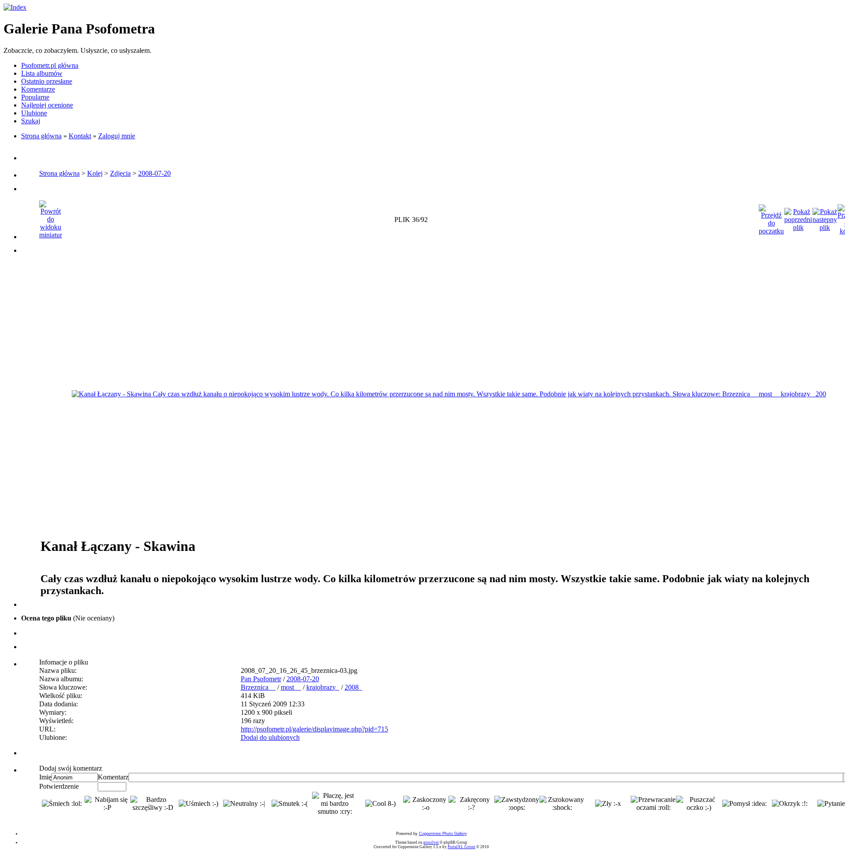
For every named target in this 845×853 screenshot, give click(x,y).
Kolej (95, 173)
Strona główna (41, 136)
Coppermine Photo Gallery (443, 833)
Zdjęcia (120, 173)
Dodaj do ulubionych (270, 737)
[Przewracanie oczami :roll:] (653, 804)
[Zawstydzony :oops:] (517, 804)
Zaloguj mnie (116, 136)
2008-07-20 (154, 173)
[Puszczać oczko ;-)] (698, 804)
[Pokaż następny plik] (824, 217)
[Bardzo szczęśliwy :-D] (153, 804)
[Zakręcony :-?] (471, 804)
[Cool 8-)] (380, 804)
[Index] (15, 7)
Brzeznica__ (258, 687)
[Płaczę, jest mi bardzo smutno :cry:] (334, 804)
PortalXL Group (461, 847)
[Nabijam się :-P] (107, 804)
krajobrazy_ (322, 687)
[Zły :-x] (608, 804)
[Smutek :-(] (290, 804)
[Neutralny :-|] (244, 804)
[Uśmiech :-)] (198, 804)
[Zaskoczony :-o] (425, 804)
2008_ (353, 687)
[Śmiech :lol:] (62, 804)
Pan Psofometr (261, 679)
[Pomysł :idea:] (744, 804)
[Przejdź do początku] (771, 217)
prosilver (431, 842)
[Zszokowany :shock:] (562, 804)
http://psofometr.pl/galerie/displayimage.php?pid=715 (314, 729)
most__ (291, 687)
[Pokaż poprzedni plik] (798, 217)
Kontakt (80, 136)
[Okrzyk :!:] (790, 804)
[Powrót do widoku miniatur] (50, 217)
